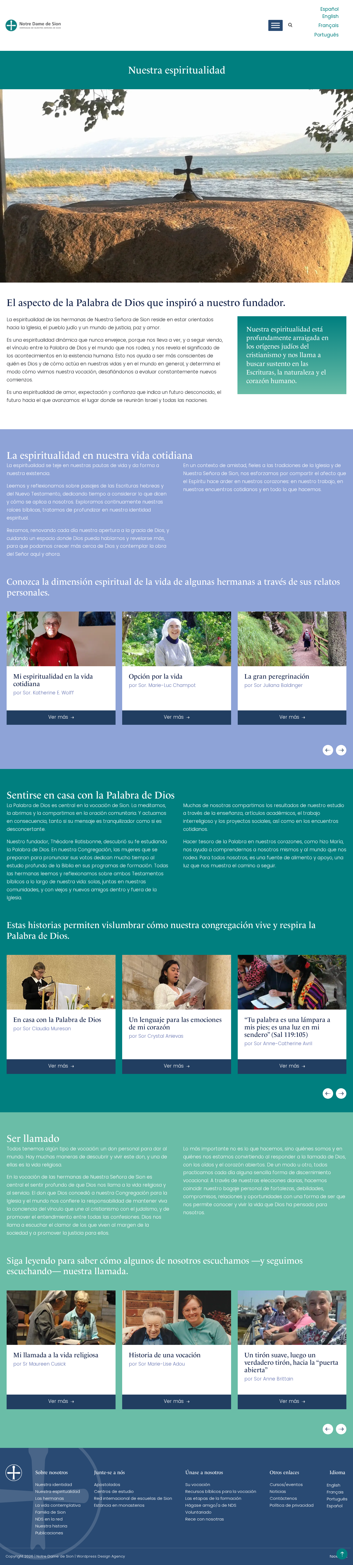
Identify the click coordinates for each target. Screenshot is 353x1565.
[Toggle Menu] (275, 25)
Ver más (58, 717)
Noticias (278, 1492)
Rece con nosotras (204, 1519)
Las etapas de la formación (213, 1499)
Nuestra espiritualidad (57, 1492)
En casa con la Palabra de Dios (57, 1020)
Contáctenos (283, 1499)
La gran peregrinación (276, 676)
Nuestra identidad (53, 1485)
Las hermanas (49, 1499)
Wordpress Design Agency (101, 1556)
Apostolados (107, 1485)
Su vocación (197, 1485)
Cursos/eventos (286, 1485)
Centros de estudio (114, 1492)
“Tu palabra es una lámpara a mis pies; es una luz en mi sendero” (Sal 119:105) (287, 1027)
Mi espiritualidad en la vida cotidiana (53, 680)
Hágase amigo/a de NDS (210, 1506)
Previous (328, 750)
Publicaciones (49, 1533)
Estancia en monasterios (119, 1506)
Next (341, 750)
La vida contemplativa (58, 1506)
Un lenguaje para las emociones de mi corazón (175, 1023)
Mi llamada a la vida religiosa (55, 1355)
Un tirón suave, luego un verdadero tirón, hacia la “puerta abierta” (291, 1362)
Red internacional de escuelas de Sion (133, 1499)
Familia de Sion (50, 1513)
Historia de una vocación (165, 1355)
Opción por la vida (156, 676)
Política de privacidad (292, 1506)
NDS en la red (49, 1519)
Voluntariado (198, 1513)
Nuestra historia (51, 1526)
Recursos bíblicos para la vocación (220, 1492)
